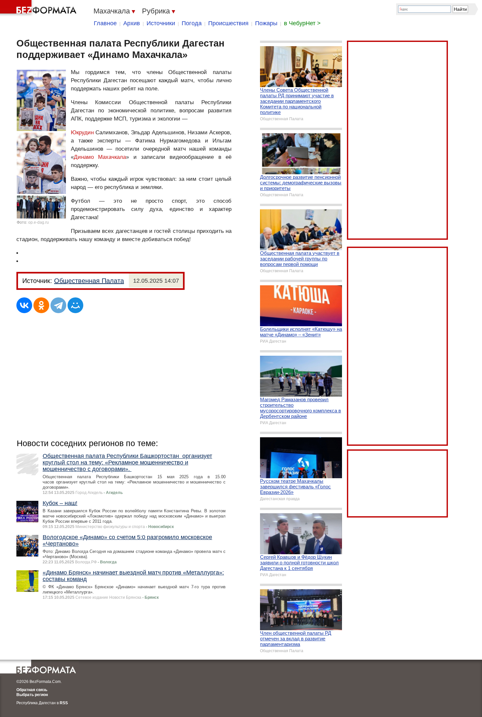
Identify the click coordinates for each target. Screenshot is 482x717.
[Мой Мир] (75, 305)
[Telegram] (58, 305)
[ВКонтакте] (24, 305)
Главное (105, 23)
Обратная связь (31, 690)
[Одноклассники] (41, 305)
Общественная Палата (89, 280)
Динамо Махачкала (100, 157)
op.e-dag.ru (38, 222)
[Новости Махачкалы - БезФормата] (39, 8)
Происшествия (228, 23)
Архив (131, 23)
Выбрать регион (32, 694)
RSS (64, 703)
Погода (192, 23)
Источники (161, 23)
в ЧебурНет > (302, 23)
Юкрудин (82, 132)
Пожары (266, 23)
